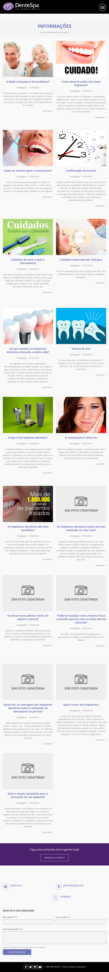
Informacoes (64, 32)
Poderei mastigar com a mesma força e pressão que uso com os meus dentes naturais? (81, 619)
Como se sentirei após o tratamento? (28, 170)
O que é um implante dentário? (28, 437)
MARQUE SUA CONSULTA (54, 858)
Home (42, 32)
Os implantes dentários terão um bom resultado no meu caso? (81, 528)
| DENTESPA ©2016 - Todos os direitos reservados (63, 967)
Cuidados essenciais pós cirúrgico (81, 259)
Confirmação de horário (81, 170)
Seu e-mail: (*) (62, 917)
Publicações (52, 32)
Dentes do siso (81, 348)
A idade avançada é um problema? (28, 81)
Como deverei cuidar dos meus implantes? (81, 83)
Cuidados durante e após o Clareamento (28, 261)
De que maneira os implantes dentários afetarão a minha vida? (28, 350)
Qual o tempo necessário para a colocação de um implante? (28, 795)
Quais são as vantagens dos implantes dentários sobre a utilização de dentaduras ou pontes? (28, 708)
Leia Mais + (47, 111)
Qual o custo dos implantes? (81, 704)
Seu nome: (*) (10, 917)
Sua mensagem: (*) (13, 929)
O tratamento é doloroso (81, 437)
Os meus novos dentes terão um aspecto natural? (28, 617)
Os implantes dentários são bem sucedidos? (28, 528)
